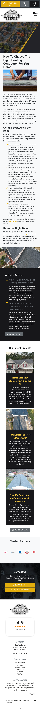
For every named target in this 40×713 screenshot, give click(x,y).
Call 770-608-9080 (21, 585)
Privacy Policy (20, 667)
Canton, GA (29, 683)
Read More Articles (14, 334)
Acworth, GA (29, 685)
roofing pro (13, 221)
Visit (24, 3)
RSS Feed (20, 674)
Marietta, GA (21, 688)
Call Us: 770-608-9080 (11, 4)
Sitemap (20, 672)
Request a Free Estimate (21, 590)
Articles (20, 665)
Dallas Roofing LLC (17, 701)
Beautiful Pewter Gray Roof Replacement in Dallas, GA (20, 498)
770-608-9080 (22, 654)
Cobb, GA (21, 685)
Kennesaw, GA (19, 683)
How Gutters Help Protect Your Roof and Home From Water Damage (21, 306)
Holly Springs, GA (21, 690)
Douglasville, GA (10, 688)
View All (32, 694)
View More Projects (21, 530)
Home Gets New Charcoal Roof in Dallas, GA (20, 380)
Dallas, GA (10, 683)
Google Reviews (20, 663)
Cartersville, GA (11, 685)
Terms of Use (20, 669)
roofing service (27, 234)
